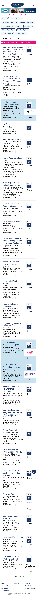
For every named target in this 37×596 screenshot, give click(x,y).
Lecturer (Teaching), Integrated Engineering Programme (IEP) (12, 412)
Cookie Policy (27, 585)
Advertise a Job (5, 590)
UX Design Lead (10, 124)
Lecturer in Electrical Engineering (11, 282)
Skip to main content (7, 1)
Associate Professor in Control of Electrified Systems (12, 473)
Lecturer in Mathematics (13, 221)
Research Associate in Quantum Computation (12, 204)
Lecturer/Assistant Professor (10, 517)
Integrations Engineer (12, 139)
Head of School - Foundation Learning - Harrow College (12, 367)
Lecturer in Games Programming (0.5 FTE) (13, 450)
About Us (15, 580)
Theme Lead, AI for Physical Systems (11, 557)
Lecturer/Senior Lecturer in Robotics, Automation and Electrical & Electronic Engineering (13, 50)
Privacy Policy (27, 583)
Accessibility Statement (30, 588)
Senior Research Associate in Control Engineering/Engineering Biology (13, 80)
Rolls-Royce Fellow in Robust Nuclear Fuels (12, 183)
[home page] (18, 7)
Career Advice (4, 585)
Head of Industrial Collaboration (10, 305)
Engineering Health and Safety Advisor (13, 324)
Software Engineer (11, 494)
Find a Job (3, 580)
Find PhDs (3, 583)
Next (23, 576)
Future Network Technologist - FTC (11, 344)
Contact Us (16, 583)
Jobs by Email (4, 588)
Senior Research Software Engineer (11, 431)
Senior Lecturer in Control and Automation (13, 103)
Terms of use (27, 580)
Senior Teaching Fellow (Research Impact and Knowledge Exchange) (13, 240)
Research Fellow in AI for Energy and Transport (12, 388)
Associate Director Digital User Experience (13, 263)
